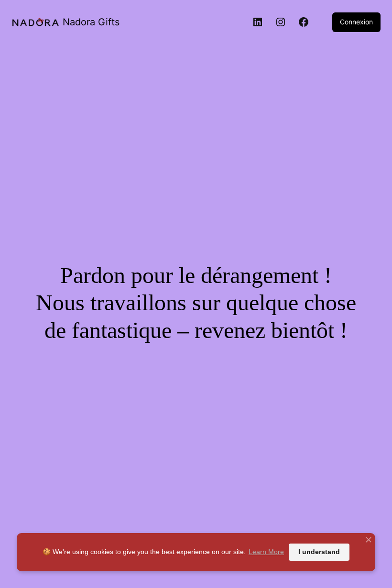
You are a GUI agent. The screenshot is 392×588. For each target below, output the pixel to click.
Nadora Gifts (91, 22)
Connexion (356, 22)
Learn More (266, 551)
